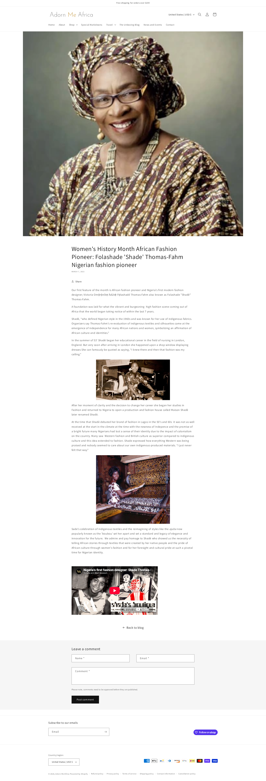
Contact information (166, 774)
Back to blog (135, 628)
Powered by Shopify (79, 774)
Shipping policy (147, 774)
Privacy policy (113, 774)
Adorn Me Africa (62, 774)
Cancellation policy (187, 774)
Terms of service (129, 774)
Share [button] (78, 281)
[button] (73, 24)
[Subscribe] (105, 732)
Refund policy (97, 774)
